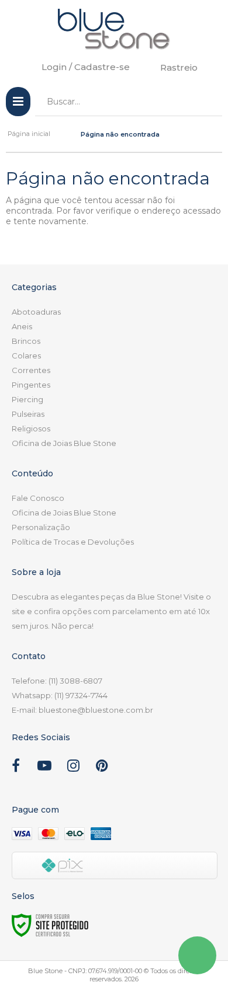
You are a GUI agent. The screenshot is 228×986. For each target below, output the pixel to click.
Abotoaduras (36, 311)
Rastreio (179, 67)
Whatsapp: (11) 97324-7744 (60, 695)
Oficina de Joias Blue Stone (64, 443)
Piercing (27, 399)
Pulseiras (28, 414)
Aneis (22, 326)
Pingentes (31, 384)
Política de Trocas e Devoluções (73, 541)
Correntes (31, 370)
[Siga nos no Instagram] (73, 767)
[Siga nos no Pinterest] (101, 767)
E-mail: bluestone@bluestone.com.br (82, 710)
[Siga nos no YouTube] (44, 767)
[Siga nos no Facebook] (16, 767)
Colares (26, 355)
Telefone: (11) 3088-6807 (57, 680)
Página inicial (29, 134)
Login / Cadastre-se (86, 66)
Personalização (41, 527)
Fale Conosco (38, 498)
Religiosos (31, 428)
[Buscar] (205, 101)
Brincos (26, 341)
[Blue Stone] (114, 29)
